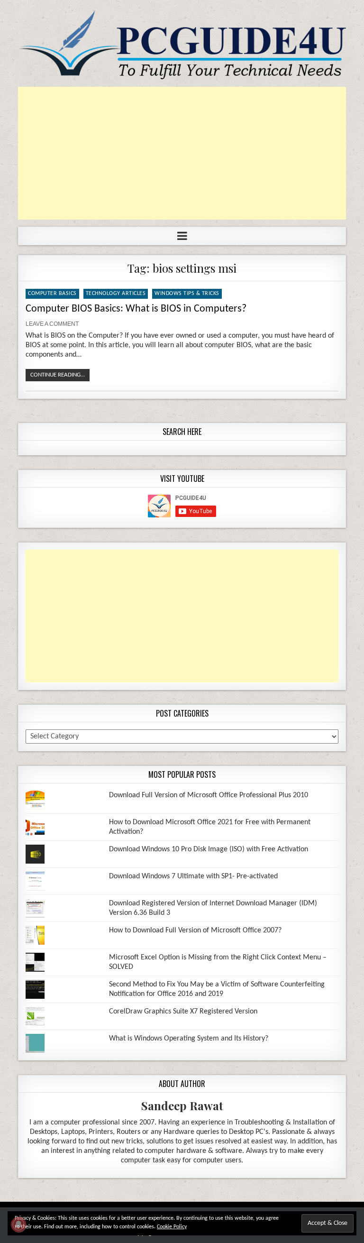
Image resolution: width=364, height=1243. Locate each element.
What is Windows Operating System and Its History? (188, 1038)
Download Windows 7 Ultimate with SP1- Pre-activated (193, 876)
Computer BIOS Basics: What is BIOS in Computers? (136, 309)
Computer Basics (52, 293)
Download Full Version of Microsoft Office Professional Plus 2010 (208, 795)
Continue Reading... (57, 375)
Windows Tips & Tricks (187, 293)
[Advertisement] (182, 153)
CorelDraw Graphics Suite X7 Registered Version (183, 1011)
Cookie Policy (172, 1227)
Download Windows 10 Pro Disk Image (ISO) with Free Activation (208, 849)
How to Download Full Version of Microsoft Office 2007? (195, 930)
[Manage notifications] (18, 1224)
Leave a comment (52, 324)
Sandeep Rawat (182, 1105)
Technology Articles (116, 293)
